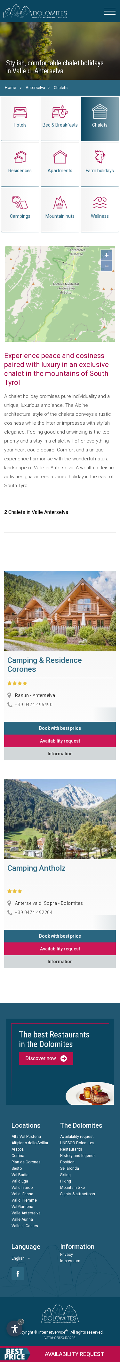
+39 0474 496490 (34, 704)
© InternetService (51, 1332)
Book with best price (60, 728)
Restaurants (71, 1149)
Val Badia (20, 1175)
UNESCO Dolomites (77, 1143)
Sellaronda (69, 1168)
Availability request (60, 740)
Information (60, 753)
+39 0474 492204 (34, 912)
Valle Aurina (22, 1219)
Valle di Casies (25, 1226)
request (74, 1354)
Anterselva (35, 87)
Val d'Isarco (22, 1187)
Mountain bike (72, 1187)
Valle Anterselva (26, 1213)
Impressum (70, 1261)
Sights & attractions (77, 1194)
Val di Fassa (22, 1194)
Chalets (61, 87)
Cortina (18, 1155)
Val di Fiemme (24, 1200)
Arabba (18, 1149)
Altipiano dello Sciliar (30, 1143)
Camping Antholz (36, 868)
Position (67, 1162)
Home (10, 87)
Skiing (65, 1175)
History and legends (78, 1155)
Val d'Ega (20, 1181)
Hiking (65, 1181)
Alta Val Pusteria (26, 1136)
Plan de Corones (26, 1162)
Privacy (66, 1254)
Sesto (17, 1168)
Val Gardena (22, 1207)
